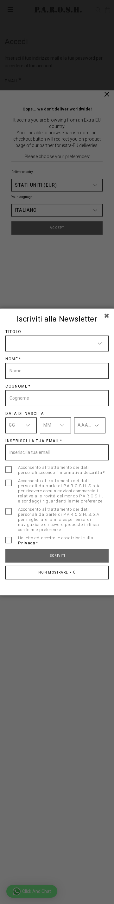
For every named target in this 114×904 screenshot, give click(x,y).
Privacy (26, 543)
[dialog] (57, 452)
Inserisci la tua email (32, 441)
